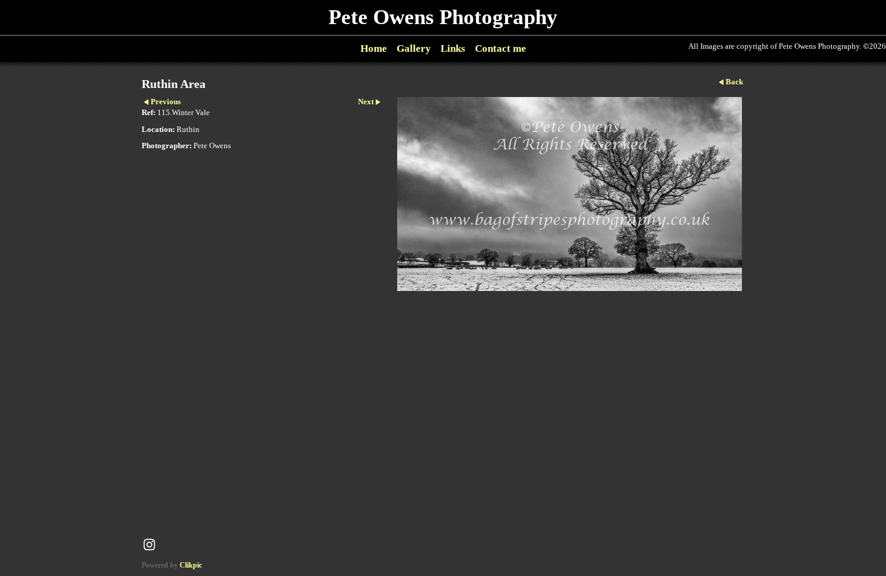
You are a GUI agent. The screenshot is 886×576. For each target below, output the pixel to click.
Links (453, 48)
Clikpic (191, 565)
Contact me (500, 48)
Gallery (414, 48)
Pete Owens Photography (443, 17)
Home (373, 48)
